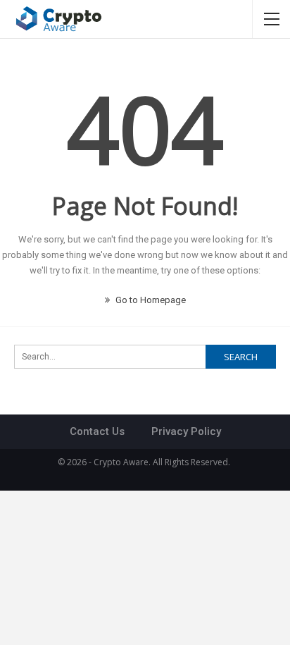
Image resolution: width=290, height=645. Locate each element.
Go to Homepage (149, 300)
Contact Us (97, 431)
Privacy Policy (186, 431)
